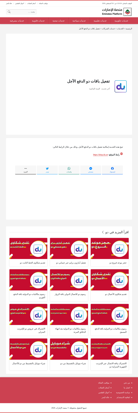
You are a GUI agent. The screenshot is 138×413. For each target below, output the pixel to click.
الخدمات (120, 29)
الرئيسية (129, 29)
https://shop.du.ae (100, 154)
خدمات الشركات (108, 29)
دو (106, 232)
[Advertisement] (69, 56)
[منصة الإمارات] (117, 12)
